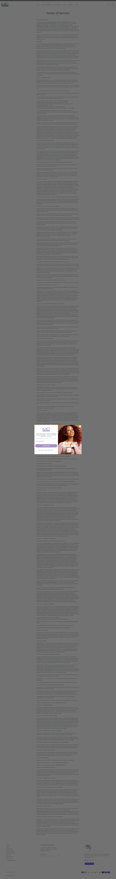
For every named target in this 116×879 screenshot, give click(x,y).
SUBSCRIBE (46, 445)
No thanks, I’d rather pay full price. (46, 450)
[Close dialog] (80, 426)
